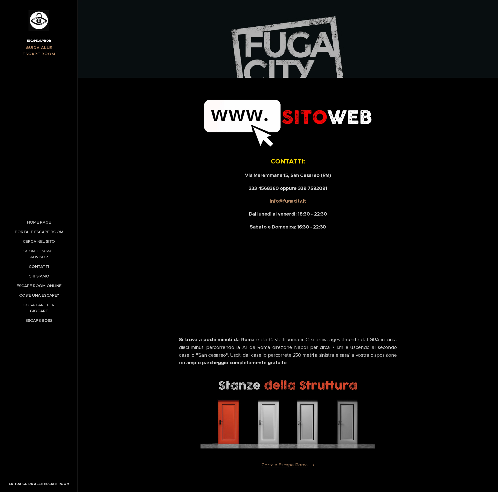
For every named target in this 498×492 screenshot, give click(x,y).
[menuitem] (39, 222)
